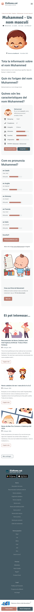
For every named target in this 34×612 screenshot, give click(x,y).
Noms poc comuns (17, 520)
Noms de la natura (17, 513)
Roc (17, 551)
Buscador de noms (17, 486)
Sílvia (17, 541)
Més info (8, 299)
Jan (17, 548)
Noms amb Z (17, 510)
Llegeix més (6, 362)
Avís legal (17, 593)
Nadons (14, 13)
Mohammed (22, 144)
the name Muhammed (17, 247)
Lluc (17, 544)
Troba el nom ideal (6, 13)
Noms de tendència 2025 (17, 507)
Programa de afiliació (17, 589)
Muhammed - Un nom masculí (24, 13)
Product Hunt (17, 575)
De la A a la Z (17, 554)
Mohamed (16, 144)
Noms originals (17, 500)
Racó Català (17, 568)
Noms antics (17, 517)
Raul (17, 534)
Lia (17, 537)
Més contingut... (7, 456)
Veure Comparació (25, 609)
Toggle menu (32, 4)
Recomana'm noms (10, 149)
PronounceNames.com (10, 240)
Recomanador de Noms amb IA (17, 490)
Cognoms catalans (17, 496)
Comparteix (23, 149)
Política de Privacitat (17, 586)
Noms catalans (17, 493)
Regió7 (17, 572)
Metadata (17, 565)
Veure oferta (9, 609)
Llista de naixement (17, 524)
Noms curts (17, 503)
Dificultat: (5, 177)
